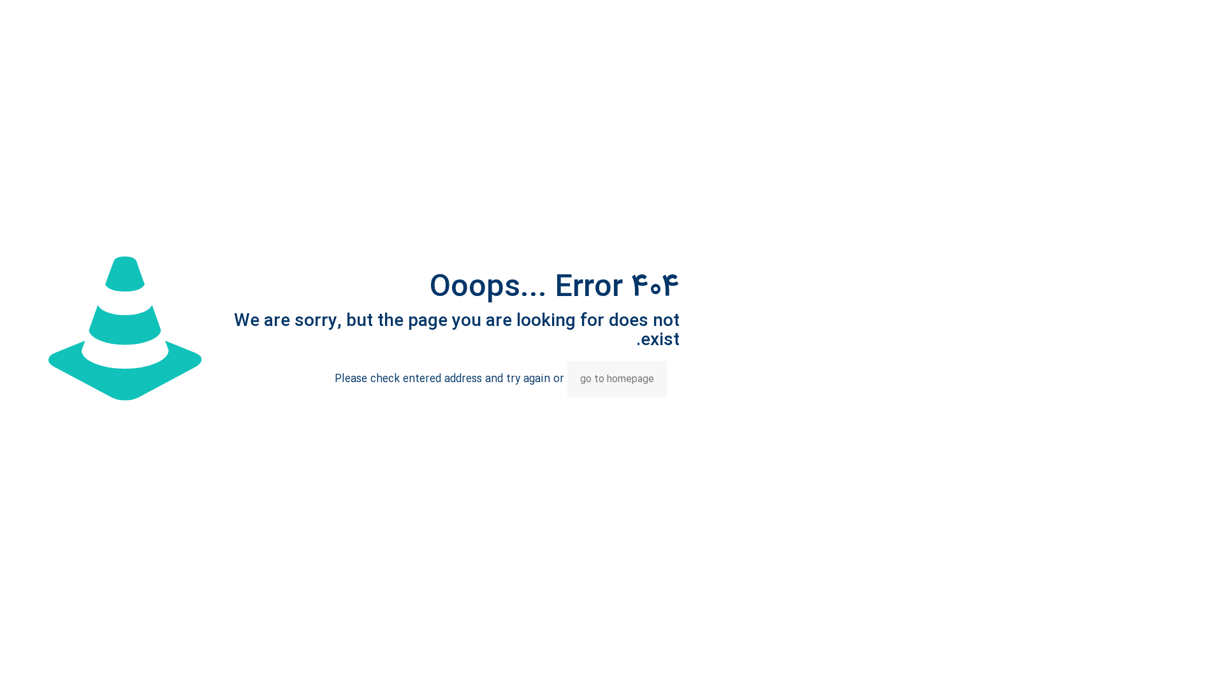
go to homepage (617, 379)
